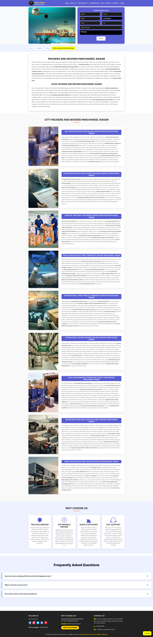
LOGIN (122, 3)
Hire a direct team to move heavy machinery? (21, 594)
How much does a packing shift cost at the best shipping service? (28, 576)
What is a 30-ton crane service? (16, 585)
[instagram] (33, 622)
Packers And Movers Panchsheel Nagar (108, 90)
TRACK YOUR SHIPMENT (70, 627)
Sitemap (104, 634)
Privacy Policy (84, 634)
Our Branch (39, 48)
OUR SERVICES (82, 3)
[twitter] (37, 622)
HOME (67, 3)
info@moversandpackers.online (105, 629)
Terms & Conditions (95, 634)
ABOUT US (73, 3)
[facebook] (29, 622)
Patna (47, 48)
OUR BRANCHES (94, 3)
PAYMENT (116, 3)
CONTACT (108, 3)
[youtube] (45, 622)
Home (31, 48)
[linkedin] (41, 622)
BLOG (102, 3)
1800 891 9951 (44, 627)
